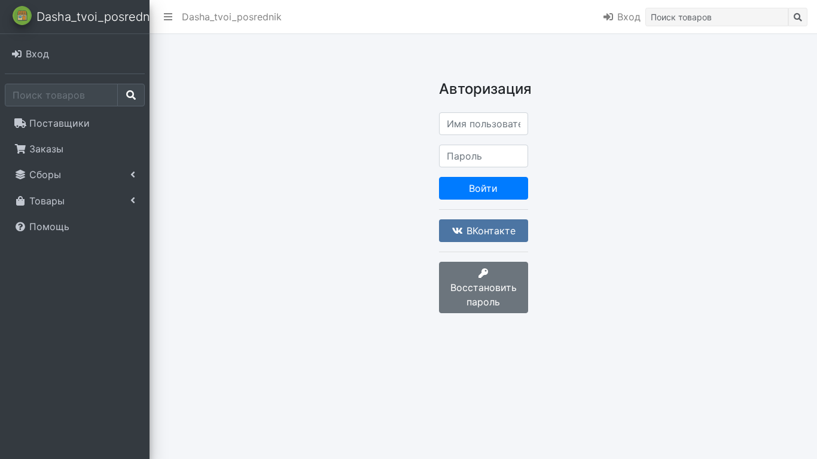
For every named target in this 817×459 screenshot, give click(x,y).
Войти (483, 188)
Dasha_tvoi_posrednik (232, 17)
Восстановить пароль (483, 294)
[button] (168, 17)
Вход (627, 17)
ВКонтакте (490, 231)
